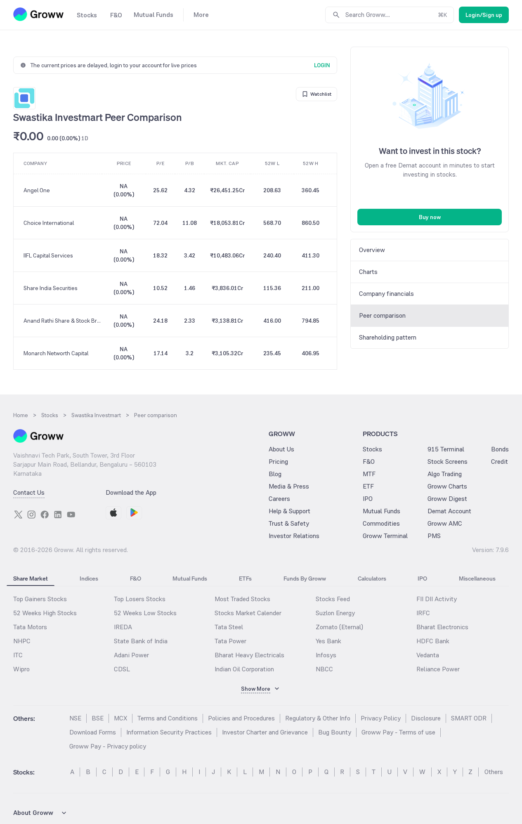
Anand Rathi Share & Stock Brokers (63, 320)
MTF (369, 474)
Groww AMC (445, 523)
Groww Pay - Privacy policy (107, 746)
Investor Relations (294, 535)
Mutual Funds (381, 511)
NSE (75, 718)
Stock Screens (448, 461)
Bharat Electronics (442, 627)
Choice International (49, 223)
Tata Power (230, 641)
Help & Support (289, 511)
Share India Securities (51, 288)
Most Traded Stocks (242, 599)
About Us (281, 449)
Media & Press (289, 486)
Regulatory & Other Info (317, 718)
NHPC (22, 641)
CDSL (122, 669)
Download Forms (92, 732)
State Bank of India (141, 641)
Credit (499, 461)
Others (493, 771)
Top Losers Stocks (139, 599)
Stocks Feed (333, 599)
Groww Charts (447, 486)
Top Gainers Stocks (40, 599)
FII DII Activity (436, 599)
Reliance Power (438, 669)
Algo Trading (445, 474)
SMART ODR (469, 718)
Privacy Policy (381, 718)
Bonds (500, 449)
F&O (369, 461)
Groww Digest (447, 498)
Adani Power (131, 655)
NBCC (324, 669)
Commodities (381, 523)
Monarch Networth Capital (56, 353)
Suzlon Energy (335, 613)
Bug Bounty (334, 732)
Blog (275, 474)
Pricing (278, 461)
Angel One (37, 190)
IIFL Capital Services (48, 255)
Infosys (326, 655)
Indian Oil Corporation (244, 669)
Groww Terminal (385, 535)
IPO (368, 498)
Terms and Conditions (167, 718)
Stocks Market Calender (248, 613)
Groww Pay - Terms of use (398, 732)
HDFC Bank (432, 641)
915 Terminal (446, 449)
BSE (98, 718)
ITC (18, 655)
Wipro (21, 669)
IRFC (423, 613)
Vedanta (427, 655)
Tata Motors (30, 627)
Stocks (372, 449)
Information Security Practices (169, 732)
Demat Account (449, 511)
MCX (120, 718)
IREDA (123, 627)
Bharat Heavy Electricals (249, 655)
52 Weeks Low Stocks (145, 613)
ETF (368, 486)
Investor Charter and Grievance (265, 732)
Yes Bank (328, 641)
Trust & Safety (289, 523)
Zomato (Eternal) (339, 627)
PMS (434, 535)
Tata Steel (229, 627)
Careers (279, 498)
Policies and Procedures (241, 718)
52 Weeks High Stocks (45, 613)
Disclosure (426, 718)
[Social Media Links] (18, 514)
